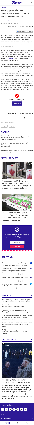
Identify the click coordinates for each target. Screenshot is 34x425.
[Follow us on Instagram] (14, 409)
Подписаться (17, 103)
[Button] (12, 27)
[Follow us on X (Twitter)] (6, 409)
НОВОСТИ (6, 295)
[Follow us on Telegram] (17, 409)
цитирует (10, 58)
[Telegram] (17, 423)
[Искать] (26, 423)
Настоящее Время (6, 20)
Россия (3, 7)
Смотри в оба (9, 339)
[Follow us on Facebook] (2, 409)
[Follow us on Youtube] (10, 409)
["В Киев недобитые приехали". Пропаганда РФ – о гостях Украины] (17, 360)
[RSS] (21, 409)
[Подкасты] (25, 409)
